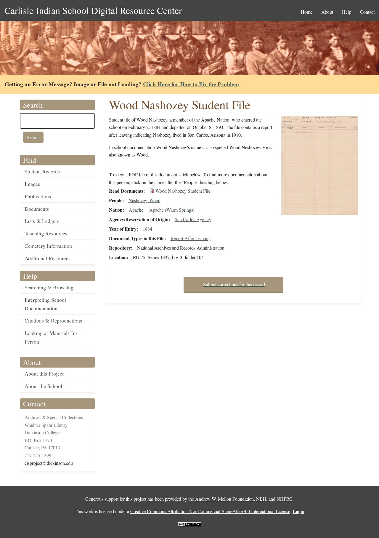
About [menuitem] (327, 12)
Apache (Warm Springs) (172, 210)
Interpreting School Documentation (45, 304)
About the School (43, 385)
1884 (147, 229)
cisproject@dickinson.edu (49, 463)
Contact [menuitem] (367, 12)
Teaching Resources (46, 233)
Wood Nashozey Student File (182, 191)
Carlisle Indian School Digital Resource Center (93, 10)
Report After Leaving (191, 238)
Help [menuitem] (346, 12)
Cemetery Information (48, 245)
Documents (37, 208)
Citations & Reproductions (53, 320)
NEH (261, 499)
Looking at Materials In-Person (51, 337)
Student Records (42, 171)
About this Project (44, 373)
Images (32, 183)
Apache (136, 210)
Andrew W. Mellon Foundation (224, 499)
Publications (38, 196)
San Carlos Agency (193, 219)
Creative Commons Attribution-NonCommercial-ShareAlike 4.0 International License (210, 511)
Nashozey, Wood (144, 200)
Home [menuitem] (306, 12)
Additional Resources (47, 258)
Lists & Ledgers (42, 220)
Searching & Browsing (49, 287)
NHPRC (285, 499)
